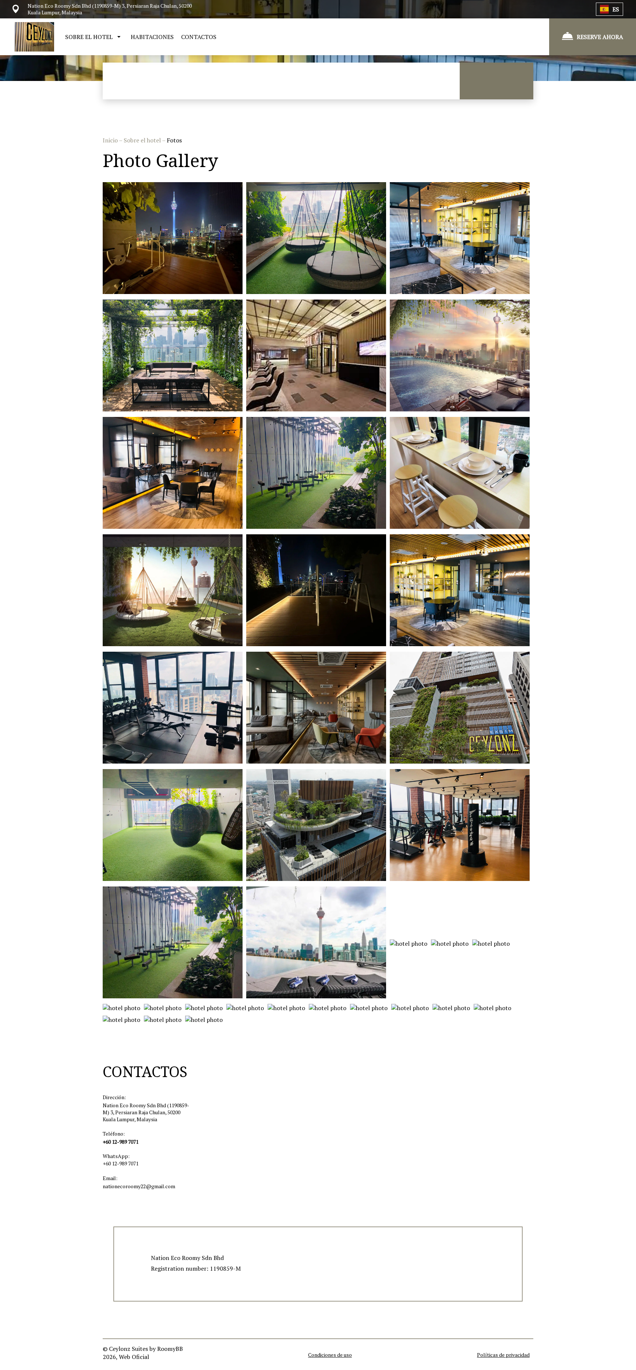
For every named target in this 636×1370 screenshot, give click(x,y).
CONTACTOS (198, 37)
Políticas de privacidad (503, 1354)
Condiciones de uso (330, 1354)
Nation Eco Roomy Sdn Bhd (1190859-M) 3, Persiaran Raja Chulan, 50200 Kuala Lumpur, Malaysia (146, 1112)
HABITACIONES (152, 37)
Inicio (111, 140)
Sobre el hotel (143, 140)
